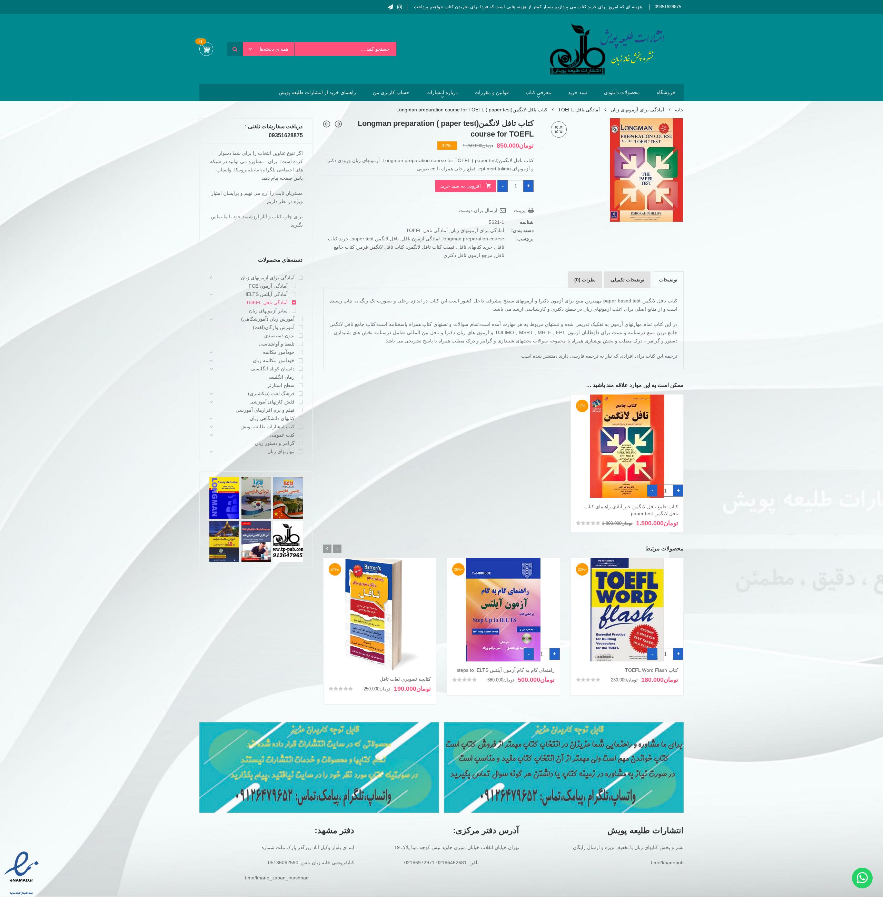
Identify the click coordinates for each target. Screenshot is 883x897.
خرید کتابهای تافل (475, 247)
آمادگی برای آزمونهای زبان (637, 109)
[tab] (668, 279)
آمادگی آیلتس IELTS (267, 294)
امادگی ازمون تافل (420, 238)
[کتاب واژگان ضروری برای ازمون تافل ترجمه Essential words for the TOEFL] (338, 124)
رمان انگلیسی (280, 377)
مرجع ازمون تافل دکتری (468, 255)
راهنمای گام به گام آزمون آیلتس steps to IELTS (506, 670)
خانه (679, 109)
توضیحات (668, 279)
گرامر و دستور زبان (275, 443)
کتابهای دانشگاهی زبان (272, 418)
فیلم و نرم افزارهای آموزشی (265, 410)
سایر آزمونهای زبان (268, 310)
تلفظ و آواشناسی (277, 344)
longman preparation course (473, 238)
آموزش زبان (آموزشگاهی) (268, 319)
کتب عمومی (282, 435)
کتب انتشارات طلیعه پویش (267, 426)
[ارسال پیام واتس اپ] (862, 878)
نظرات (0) (585, 279)
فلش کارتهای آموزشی (272, 402)
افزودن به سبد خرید (460, 186)
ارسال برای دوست (479, 210)
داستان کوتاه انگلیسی (273, 368)
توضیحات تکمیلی (627, 279)
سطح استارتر (281, 385)
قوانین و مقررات (492, 92)
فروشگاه (666, 92)
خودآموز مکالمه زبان (274, 360)
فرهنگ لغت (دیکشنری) (271, 393)
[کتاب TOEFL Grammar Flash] (326, 124)
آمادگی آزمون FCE (268, 286)
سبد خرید (577, 92)
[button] (559, 130)
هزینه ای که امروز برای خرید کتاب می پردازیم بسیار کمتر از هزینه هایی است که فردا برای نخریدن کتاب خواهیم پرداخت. (527, 6)
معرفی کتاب (538, 92)
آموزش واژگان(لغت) (274, 327)
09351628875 (668, 6)
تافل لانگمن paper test (375, 238)
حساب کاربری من (391, 92)
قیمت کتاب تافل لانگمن (431, 247)
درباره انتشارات (442, 92)
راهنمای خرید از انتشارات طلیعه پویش (317, 92)
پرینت (520, 210)
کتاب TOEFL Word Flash (651, 670)
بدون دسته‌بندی (279, 335)
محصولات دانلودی (622, 92)
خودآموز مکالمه (279, 352)
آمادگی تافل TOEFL (579, 109)
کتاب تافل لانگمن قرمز (380, 247)
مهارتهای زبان (281, 451)
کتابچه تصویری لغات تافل (405, 679)
